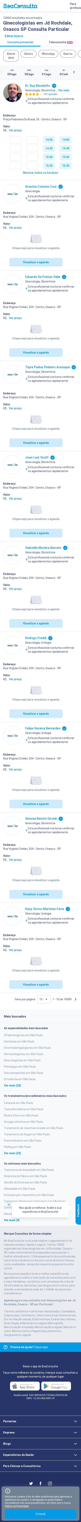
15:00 (48, 157)
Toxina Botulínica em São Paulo (23, 1109)
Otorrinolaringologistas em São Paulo (27, 1047)
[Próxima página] (75, 999)
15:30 (48, 165)
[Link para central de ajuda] (5, 1347)
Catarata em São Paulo (18, 1103)
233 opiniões (50, 94)
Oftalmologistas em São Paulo (23, 1035)
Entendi (40, 1514)
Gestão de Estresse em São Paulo (25, 1182)
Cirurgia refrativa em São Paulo (23, 1121)
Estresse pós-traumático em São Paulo (29, 1195)
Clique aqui (29, 1347)
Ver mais (63, 90)
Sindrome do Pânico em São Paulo (25, 1176)
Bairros (68, 53)
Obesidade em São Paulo (19, 1188)
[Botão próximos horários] (74, 72)
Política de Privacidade (17, 1506)
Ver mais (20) (12, 1085)
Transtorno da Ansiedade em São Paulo (29, 1169)
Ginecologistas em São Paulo (22, 1060)
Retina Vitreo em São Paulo (21, 1115)
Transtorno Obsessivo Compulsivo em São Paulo (34, 1201)
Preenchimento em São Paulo (22, 1140)
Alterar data (11, 55)
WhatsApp (48, 53)
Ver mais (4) (11, 1220)
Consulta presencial (20, 42)
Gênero (28, 53)
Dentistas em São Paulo (19, 1041)
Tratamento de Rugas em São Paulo (27, 1134)
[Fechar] (8, 1204)
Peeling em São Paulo (17, 1146)
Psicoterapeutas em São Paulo (23, 1072)
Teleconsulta (60, 42)
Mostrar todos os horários (40, 172)
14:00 (48, 139)
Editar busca (14, 36)
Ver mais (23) (12, 1153)
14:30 (48, 148)
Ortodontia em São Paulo (20, 1079)
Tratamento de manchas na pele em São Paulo (33, 1128)
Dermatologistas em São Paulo (23, 1054)
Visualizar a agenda (36, 262)
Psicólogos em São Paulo (20, 1066)
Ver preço (15, 130)
